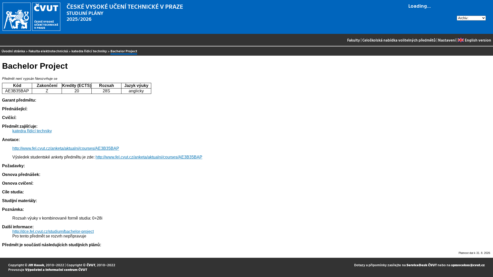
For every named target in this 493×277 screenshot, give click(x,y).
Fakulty (353, 40)
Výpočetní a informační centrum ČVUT (56, 269)
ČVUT (91, 265)
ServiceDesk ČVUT (421, 265)
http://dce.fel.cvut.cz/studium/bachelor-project (53, 231)
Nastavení (447, 40)
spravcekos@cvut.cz (468, 265)
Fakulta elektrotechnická (48, 51)
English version (478, 40)
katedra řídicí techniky (89, 51)
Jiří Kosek (36, 265)
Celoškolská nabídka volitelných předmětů (399, 40)
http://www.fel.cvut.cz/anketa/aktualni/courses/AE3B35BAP (65, 148)
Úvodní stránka (13, 51)
